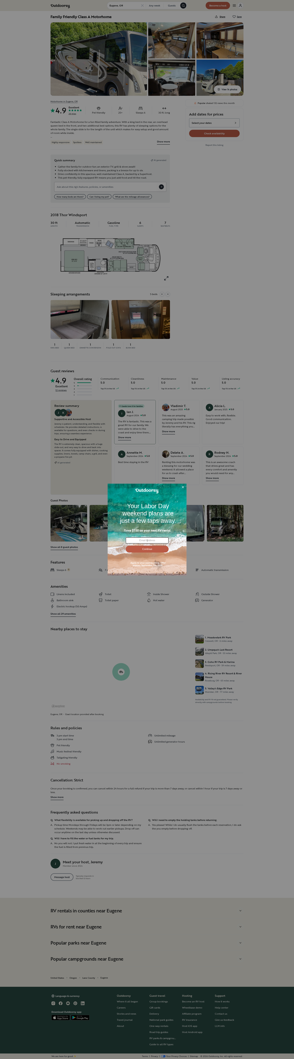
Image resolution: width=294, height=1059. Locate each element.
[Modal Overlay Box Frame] (147, 529)
